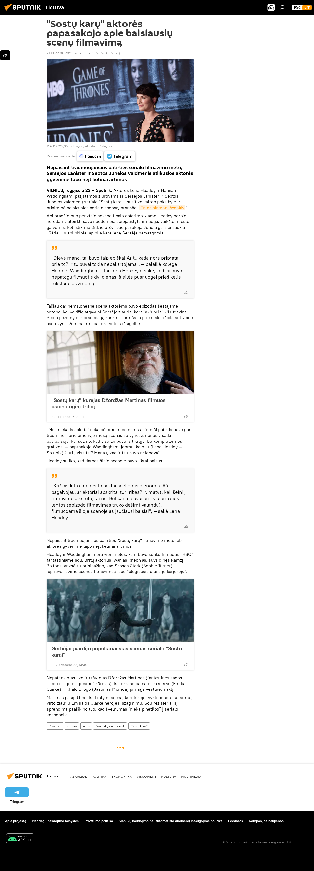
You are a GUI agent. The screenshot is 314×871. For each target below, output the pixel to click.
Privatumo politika (99, 821)
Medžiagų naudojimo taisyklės (55, 821)
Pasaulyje (55, 726)
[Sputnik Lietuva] (24, 11)
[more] (186, 293)
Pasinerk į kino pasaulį (110, 726)
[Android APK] (20, 839)
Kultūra (72, 726)
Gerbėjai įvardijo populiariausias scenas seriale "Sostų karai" (117, 651)
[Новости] (90, 156)
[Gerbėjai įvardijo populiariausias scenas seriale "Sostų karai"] (120, 610)
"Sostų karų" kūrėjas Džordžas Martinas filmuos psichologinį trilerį (109, 403)
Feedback (235, 821)
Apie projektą (15, 821)
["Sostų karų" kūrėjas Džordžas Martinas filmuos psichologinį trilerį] (120, 362)
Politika (99, 776)
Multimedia (191, 776)
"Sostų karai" (139, 726)
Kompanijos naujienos (266, 821)
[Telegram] (119, 156)
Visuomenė (146, 776)
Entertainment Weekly (162, 207)
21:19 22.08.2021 (59, 53)
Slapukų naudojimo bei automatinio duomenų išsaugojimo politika (170, 821)
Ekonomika (121, 776)
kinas (86, 726)
